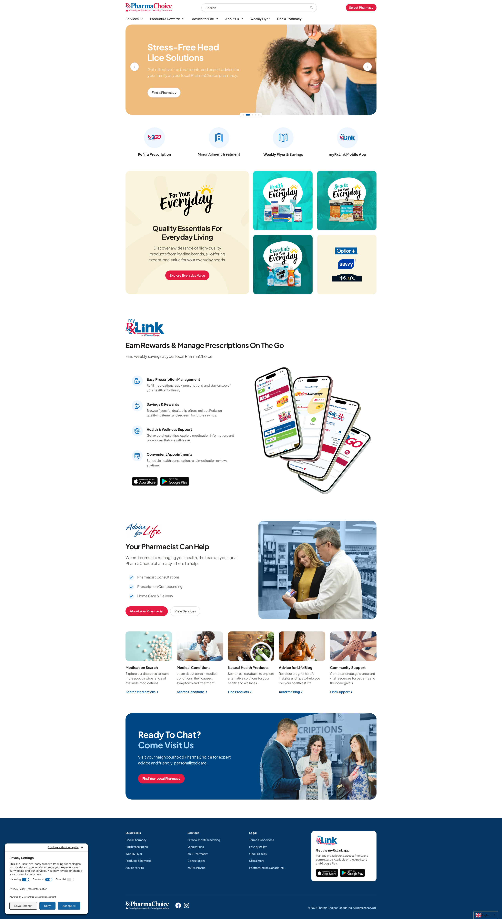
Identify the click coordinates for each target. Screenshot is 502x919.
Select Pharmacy (361, 7)
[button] (134, 66)
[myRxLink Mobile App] (347, 137)
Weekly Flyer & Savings (283, 154)
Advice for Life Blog (295, 667)
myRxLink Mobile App (347, 154)
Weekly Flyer (260, 19)
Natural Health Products (248, 667)
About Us (232, 19)
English (485, 915)
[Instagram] (186, 905)
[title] (327, 873)
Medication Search (142, 667)
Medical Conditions (193, 667)
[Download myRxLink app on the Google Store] (352, 873)
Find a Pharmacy (289, 19)
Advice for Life (203, 19)
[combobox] (253, 7)
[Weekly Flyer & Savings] (283, 137)
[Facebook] (178, 905)
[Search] (311, 7)
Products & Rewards (165, 19)
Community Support (348, 667)
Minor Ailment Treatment (219, 154)
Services (132, 19)
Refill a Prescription (154, 154)
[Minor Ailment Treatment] (219, 137)
